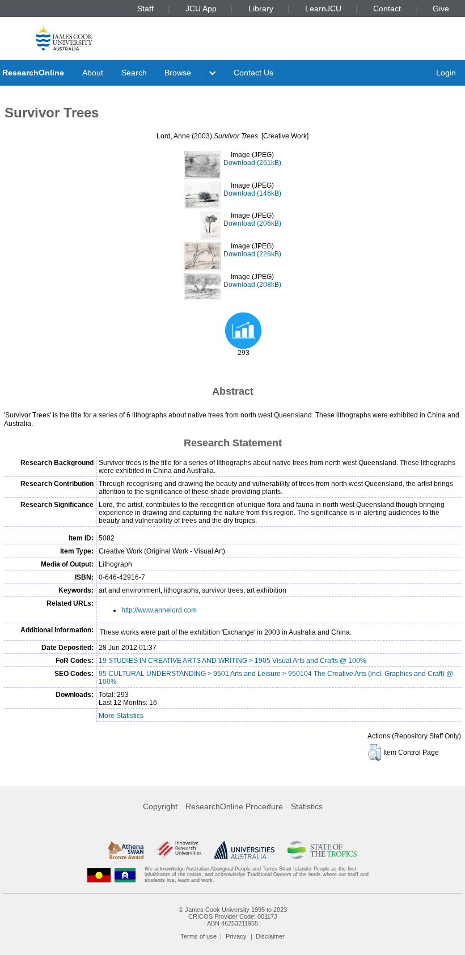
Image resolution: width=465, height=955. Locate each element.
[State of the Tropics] (322, 850)
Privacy (236, 936)
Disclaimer (270, 936)
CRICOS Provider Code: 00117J (232, 916)
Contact (387, 8)
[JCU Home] (64, 37)
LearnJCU (323, 8)
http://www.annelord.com (159, 610)
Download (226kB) (252, 254)
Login (446, 72)
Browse (177, 72)
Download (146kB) (252, 193)
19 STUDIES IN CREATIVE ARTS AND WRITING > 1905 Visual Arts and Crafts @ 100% (232, 661)
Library (260, 8)
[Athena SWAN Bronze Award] (125, 850)
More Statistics (121, 716)
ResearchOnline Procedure (234, 806)
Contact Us (253, 72)
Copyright (160, 806)
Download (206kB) (252, 223)
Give (441, 8)
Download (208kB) (252, 285)
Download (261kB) (252, 163)
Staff (145, 8)
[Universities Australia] (244, 850)
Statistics (307, 806)
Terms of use (198, 936)
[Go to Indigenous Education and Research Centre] (99, 875)
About (92, 72)
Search (134, 72)
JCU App (201, 8)
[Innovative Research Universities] (178, 850)
